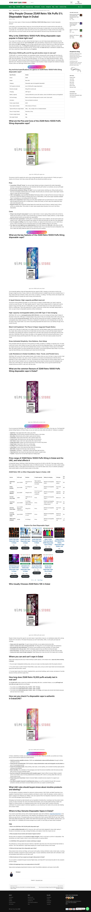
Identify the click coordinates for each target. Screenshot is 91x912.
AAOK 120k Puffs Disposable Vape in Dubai (25, 541)
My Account (30, 897)
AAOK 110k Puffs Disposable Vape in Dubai (14, 541)
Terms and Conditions (33, 902)
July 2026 (72, 79)
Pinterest (49, 902)
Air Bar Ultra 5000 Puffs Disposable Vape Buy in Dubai (48, 568)
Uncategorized (73, 96)
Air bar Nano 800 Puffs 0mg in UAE (37, 566)
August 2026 (72, 77)
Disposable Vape (16, 10)
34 (35, 580)
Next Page (40, 580)
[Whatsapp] (87, 908)
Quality (10, 900)
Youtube (48, 904)
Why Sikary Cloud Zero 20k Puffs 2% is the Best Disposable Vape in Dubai (22, 888)
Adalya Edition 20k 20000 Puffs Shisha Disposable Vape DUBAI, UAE (59, 543)
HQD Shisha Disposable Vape (76, 95)
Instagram (49, 900)
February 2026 (73, 87)
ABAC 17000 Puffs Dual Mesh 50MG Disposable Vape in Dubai (48, 542)
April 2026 (72, 83)
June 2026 (72, 80)
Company (11, 897)
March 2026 (72, 85)
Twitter (48, 899)
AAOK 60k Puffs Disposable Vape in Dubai (36, 541)
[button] (80, 7)
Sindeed (18, 872)
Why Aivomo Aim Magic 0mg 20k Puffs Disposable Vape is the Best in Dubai (51, 888)
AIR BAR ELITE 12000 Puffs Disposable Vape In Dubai (25, 568)
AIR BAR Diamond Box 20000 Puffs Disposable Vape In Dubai (14, 568)
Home (10, 10)
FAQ (29, 904)
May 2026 (72, 82)
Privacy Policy (12, 902)
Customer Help (31, 899)
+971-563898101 (78, 3)
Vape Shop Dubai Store (55, 813)
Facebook (49, 897)
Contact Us (30, 900)
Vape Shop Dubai (14, 909)
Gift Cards (11, 904)
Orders (10, 899)
